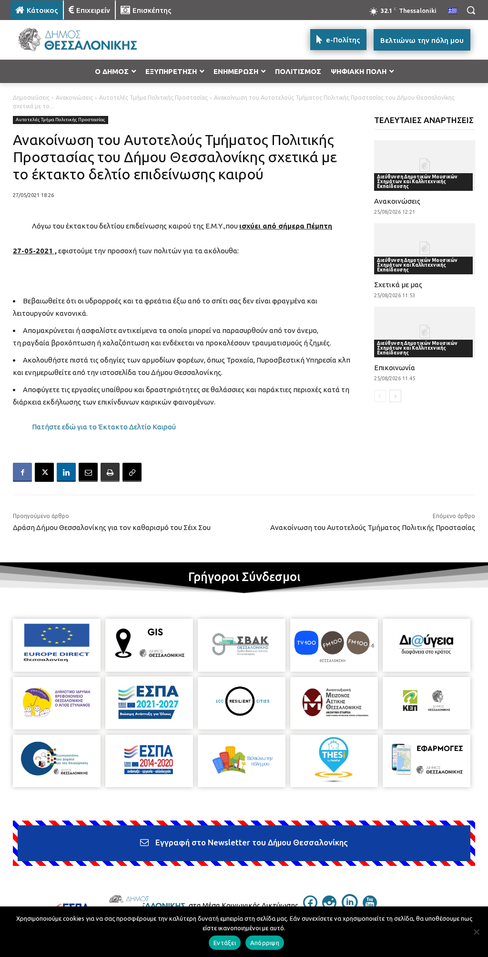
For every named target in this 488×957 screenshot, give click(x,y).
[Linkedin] (66, 472)
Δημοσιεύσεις (31, 97)
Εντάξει (225, 942)
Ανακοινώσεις (74, 97)
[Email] (88, 472)
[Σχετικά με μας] (425, 248)
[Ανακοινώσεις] (425, 165)
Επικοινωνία (394, 368)
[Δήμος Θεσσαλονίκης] (66, 40)
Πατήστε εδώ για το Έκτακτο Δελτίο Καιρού (104, 427)
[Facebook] (22, 472)
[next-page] (395, 396)
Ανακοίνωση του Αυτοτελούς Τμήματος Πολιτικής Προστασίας (372, 527)
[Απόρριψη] (476, 931)
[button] (471, 10)
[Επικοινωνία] (425, 332)
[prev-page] (380, 396)
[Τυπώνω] (110, 472)
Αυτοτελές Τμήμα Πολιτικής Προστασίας (153, 97)
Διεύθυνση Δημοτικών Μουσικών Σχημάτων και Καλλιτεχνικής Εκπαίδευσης (417, 181)
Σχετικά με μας (398, 285)
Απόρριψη (264, 942)
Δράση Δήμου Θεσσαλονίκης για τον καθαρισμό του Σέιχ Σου (112, 527)
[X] (44, 472)
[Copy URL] (132, 472)
